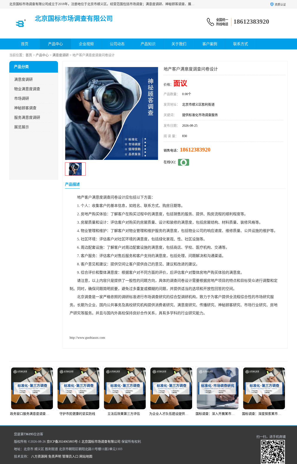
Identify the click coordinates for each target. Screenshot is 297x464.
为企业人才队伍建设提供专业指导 (128, 414)
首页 (24, 44)
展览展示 (21, 127)
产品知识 (148, 44)
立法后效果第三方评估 (79, 414)
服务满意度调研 (27, 117)
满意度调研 (60, 55)
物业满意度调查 (27, 89)
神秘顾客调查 (25, 108)
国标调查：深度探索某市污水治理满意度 (226, 414)
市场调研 (21, 98)
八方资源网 (39, 456)
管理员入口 (70, 456)
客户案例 (209, 44)
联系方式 (240, 44)
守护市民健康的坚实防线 (32, 414)
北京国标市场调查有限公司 (100, 441)
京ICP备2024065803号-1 (64, 441)
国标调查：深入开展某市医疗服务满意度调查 (183, 414)
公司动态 (117, 44)
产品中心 (55, 44)
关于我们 (178, 44)
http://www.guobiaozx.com (87, 337)
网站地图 (85, 456)
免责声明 (54, 456)
